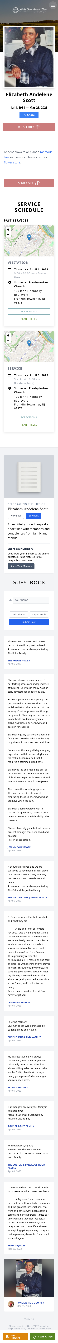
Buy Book (34, 515)
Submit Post (29, 621)
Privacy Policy (20, 1328)
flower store (12, 162)
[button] (29, 237)
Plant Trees (29, 318)
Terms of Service (37, 1328)
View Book (15, 515)
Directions (29, 311)
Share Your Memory (21, 566)
